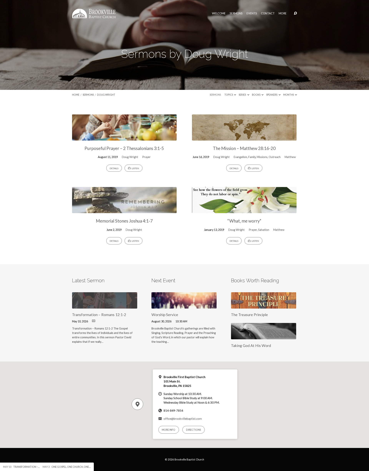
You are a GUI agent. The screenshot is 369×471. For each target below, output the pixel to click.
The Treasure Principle (249, 314)
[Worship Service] (184, 305)
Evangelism (240, 157)
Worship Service (164, 314)
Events (252, 13)
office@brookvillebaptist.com (183, 418)
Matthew (290, 157)
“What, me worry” (244, 220)
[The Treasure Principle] (263, 305)
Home (75, 94)
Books (256, 94)
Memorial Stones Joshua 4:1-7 (124, 220)
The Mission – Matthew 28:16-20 (244, 148)
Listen (135, 168)
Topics (228, 94)
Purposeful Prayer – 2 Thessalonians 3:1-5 (124, 148)
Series (242, 94)
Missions (262, 157)
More (283, 13)
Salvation (263, 229)
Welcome (219, 13)
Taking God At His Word (251, 345)
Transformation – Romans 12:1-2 (99, 314)
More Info (168, 429)
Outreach (275, 157)
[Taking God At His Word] (263, 336)
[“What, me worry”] (244, 210)
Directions (193, 429)
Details (114, 168)
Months (288, 94)
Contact (268, 13)
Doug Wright (106, 94)
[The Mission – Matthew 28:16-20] (244, 137)
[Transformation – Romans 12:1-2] (104, 305)
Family (252, 157)
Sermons (236, 13)
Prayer (146, 157)
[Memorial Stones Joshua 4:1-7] (124, 210)
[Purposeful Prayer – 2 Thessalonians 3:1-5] (124, 137)
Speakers (272, 94)
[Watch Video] (93, 321)
